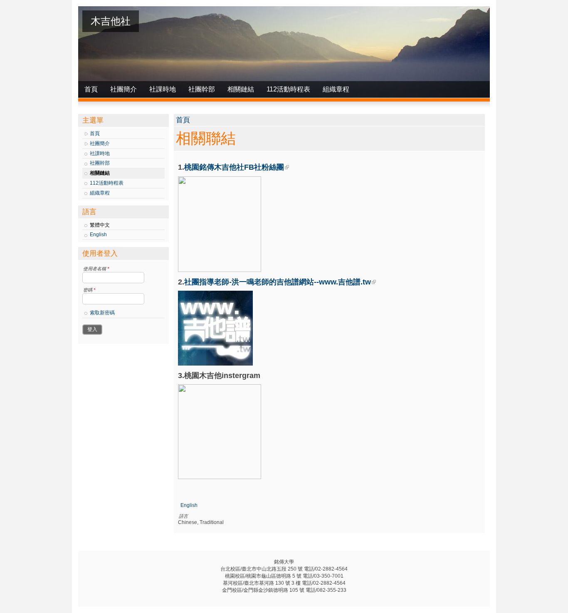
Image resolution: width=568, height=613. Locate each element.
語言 (183, 516)
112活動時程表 (288, 89)
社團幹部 (201, 89)
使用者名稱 (96, 268)
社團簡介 (123, 89)
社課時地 (162, 89)
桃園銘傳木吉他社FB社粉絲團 (234, 167)
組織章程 (336, 89)
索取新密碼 (102, 313)
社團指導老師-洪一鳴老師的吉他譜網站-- (277, 282)
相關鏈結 (240, 89)
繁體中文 (100, 225)
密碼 (89, 289)
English (98, 234)
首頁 (91, 89)
